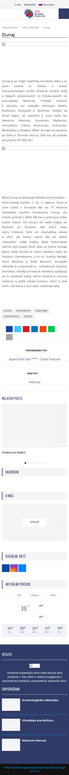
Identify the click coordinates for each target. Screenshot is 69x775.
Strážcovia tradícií (14, 452)
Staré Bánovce (11, 316)
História (34, 382)
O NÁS (9, 496)
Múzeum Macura (34, 740)
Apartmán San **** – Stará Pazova (34, 359)
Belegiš (8, 311)
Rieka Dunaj (41, 311)
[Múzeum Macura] (11, 745)
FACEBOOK (12, 471)
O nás (18, 4)
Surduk (28, 316)
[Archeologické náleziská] (11, 704)
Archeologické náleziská (40, 700)
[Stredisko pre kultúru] (11, 725)
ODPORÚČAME (11, 689)
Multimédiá (29, 4)
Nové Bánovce (23, 311)
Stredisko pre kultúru (37, 720)
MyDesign (35, 771)
